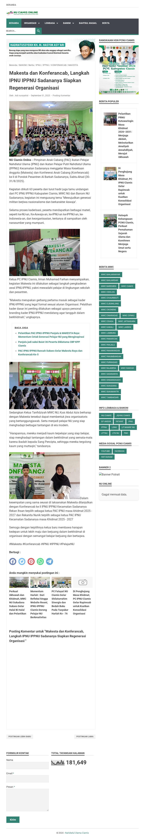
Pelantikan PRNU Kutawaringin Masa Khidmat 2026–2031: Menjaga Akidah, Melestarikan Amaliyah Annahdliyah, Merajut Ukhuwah (125, 135)
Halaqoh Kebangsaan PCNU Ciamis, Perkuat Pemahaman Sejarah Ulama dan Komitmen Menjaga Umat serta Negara (126, 233)
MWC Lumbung (108, 333)
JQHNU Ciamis (123, 415)
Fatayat (119, 421)
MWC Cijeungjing (110, 304)
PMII (126, 433)
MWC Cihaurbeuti (110, 298)
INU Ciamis (106, 415)
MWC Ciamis (127, 286)
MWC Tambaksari (110, 397)
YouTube (105, 451)
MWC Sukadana (109, 386)
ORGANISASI (30, 23)
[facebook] (12, 561)
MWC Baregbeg (108, 286)
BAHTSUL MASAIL (88, 23)
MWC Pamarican (109, 339)
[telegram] (49, 561)
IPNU (130, 421)
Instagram (106, 457)
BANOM (67, 23)
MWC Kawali (107, 327)
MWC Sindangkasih (111, 380)
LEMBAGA (50, 23)
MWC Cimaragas (109, 315)
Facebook (119, 451)
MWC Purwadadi (109, 362)
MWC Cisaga (107, 321)
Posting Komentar (61, 95)
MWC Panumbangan (111, 356)
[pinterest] (31, 561)
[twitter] (21, 561)
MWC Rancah (127, 368)
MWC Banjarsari (109, 280)
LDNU (114, 427)
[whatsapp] (40, 561)
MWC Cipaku (128, 315)
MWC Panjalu (108, 345)
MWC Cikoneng (108, 310)
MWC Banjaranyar (110, 274)
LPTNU (104, 433)
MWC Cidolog (108, 292)
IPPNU (104, 427)
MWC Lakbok (124, 327)
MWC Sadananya (109, 374)
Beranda (11, 5)
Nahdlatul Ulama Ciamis (77, 833)
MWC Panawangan (110, 351)
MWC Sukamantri (110, 392)
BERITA (105, 23)
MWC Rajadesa (108, 368)
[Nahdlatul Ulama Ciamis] (22, 13)
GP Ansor (106, 421)
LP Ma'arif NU (128, 427)
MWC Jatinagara (126, 321)
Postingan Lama (84, 736)
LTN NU (115, 433)
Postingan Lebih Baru (19, 736)
